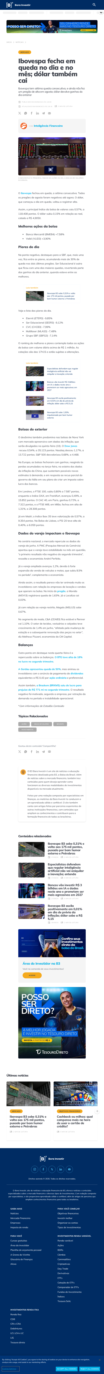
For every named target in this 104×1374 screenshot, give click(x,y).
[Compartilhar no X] (19, 113)
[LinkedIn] (60, 1169)
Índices (61, 1296)
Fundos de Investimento (70, 1292)
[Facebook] (43, 1169)
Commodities (64, 1259)
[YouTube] (69, 1169)
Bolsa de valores (41, 724)
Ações (24, 724)
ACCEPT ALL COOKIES (66, 1369)
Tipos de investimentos (69, 1227)
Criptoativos (64, 1264)
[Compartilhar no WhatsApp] (25, 113)
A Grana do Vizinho (20, 1254)
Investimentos (27, 730)
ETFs (60, 1278)
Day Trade (63, 1268)
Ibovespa (26, 193)
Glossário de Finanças (21, 1259)
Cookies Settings (9, 1369)
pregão (61, 591)
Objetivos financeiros (68, 1213)
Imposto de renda (19, 1227)
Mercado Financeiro (20, 1218)
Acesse (32, 975)
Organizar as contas (68, 1222)
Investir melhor (65, 1218)
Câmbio (61, 1254)
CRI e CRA (15, 1323)
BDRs (60, 1250)
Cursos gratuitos (18, 1240)
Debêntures (16, 1328)
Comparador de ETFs (68, 1287)
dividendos (77, 673)
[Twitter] (52, 1169)
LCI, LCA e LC (17, 1333)
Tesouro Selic (64, 1301)
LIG (12, 1337)
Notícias (20, 42)
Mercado (24, 52)
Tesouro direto (17, 1342)
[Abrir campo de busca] (94, 5)
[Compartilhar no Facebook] (31, 113)
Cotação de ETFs (66, 1282)
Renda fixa (15, 1314)
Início (9, 42)
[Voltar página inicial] (18, 5)
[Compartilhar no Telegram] (43, 113)
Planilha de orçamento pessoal (25, 1250)
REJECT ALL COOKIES (90, 1369)
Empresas (15, 1222)
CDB (12, 1319)
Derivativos (63, 1273)
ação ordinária (57, 677)
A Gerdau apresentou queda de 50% (39, 669)
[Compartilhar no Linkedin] (37, 113)
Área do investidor (19, 1245)
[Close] (100, 1360)
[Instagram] (34, 1169)
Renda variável (65, 1240)
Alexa (13, 1264)
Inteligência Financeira (46, 125)
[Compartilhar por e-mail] (49, 113)
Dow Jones (70, 446)
